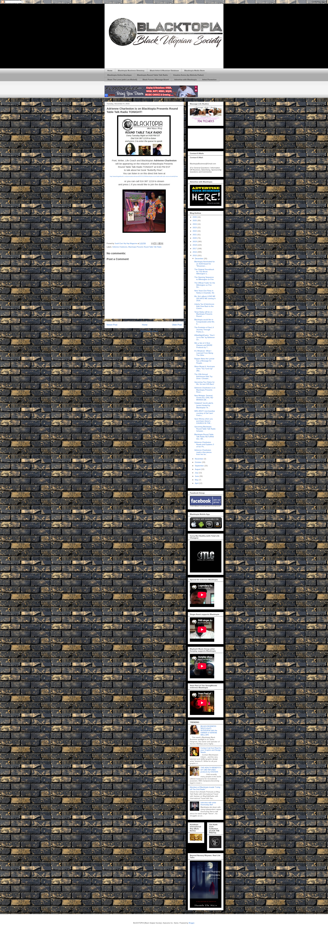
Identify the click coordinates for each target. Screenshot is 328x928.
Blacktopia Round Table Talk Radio (152, 75)
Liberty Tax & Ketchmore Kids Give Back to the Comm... (204, 306)
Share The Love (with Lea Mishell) (122, 79)
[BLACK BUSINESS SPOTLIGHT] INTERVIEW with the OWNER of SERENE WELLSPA (209, 730)
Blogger (191, 923)
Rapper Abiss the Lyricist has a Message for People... (204, 361)
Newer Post (112, 325)
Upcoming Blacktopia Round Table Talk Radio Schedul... (205, 429)
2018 (195, 245)
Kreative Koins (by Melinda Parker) (188, 75)
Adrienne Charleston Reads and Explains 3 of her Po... (204, 444)
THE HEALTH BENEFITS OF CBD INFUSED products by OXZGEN (211, 770)
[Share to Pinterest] (162, 243)
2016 (195, 252)
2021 (195, 235)
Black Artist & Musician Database (164, 71)
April (197, 483)
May (197, 480)
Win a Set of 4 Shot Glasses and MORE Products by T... (203, 345)
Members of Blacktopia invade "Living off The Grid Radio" (205, 788)
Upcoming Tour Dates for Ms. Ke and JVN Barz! (204, 383)
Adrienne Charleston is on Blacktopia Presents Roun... (204, 390)
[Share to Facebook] (159, 243)
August (198, 469)
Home (109, 71)
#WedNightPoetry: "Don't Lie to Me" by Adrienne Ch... (204, 337)
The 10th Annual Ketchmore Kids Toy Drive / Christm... (203, 376)
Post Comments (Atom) (149, 331)
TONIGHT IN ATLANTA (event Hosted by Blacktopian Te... (203, 405)
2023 (195, 227)
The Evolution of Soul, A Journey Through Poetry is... (204, 329)
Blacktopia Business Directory (131, 71)
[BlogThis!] (154, 243)
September (199, 466)
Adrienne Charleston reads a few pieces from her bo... (203, 452)
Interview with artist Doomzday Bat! (208, 804)
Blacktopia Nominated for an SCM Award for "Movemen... (204, 264)
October (198, 462)
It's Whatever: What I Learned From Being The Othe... (203, 353)
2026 (195, 217)
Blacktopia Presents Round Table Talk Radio (144, 247)
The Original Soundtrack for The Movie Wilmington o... (204, 271)
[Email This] (152, 243)
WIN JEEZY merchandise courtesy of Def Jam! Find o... (204, 413)
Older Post (177, 325)
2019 (195, 241)
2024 (195, 224)
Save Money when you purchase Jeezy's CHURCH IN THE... (203, 421)
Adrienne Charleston (119, 247)
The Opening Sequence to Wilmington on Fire (204, 278)
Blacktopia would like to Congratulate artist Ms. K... (204, 322)
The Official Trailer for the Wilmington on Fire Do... (204, 285)
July (197, 473)
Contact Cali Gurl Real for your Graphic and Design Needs (211, 750)
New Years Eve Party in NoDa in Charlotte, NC (204, 292)
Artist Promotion (209, 79)
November (199, 459)
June (197, 476)
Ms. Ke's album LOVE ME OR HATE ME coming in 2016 (205, 298)
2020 (195, 238)
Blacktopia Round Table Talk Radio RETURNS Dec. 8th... (204, 436)
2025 (195, 220)
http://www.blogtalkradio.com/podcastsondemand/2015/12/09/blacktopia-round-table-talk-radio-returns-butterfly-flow (144, 176)
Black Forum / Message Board (156, 79)
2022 (195, 231)
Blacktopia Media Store (194, 71)
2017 (195, 248)
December (199, 258)
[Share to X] (157, 243)
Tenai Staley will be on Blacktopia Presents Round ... (203, 314)
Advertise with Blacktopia (185, 79)
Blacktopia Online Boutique (119, 75)
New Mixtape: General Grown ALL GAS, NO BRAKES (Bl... (203, 397)
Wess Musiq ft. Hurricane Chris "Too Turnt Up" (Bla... (204, 368)
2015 (195, 255)
